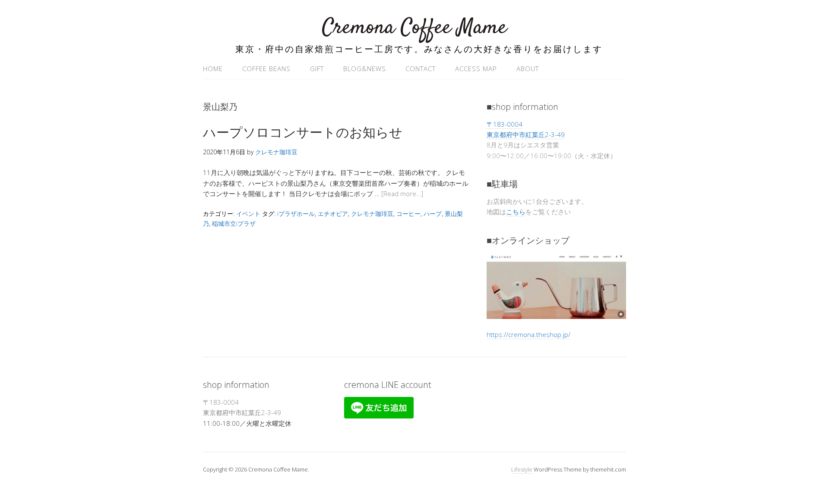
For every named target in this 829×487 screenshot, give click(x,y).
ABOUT (527, 68)
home (213, 68)
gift (317, 68)
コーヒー (408, 213)
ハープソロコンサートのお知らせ (302, 132)
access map (476, 68)
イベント (248, 213)
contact (420, 68)
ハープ (433, 213)
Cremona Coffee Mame (414, 27)
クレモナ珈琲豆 (372, 213)
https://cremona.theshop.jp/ (528, 334)
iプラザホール (296, 213)
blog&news (364, 68)
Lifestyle (521, 469)
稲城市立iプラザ (234, 223)
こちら (515, 211)
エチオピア (333, 213)
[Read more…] (402, 193)
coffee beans (266, 68)
